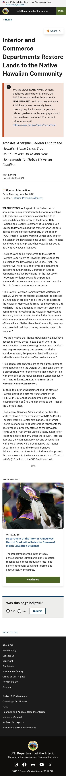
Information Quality (12, 671)
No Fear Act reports (13, 722)
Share (53, 30)
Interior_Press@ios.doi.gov (28, 198)
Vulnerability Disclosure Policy (19, 727)
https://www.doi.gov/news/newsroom (34, 125)
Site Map (7, 687)
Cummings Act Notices (14, 701)
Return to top (9, 632)
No (24, 611)
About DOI (8, 645)
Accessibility (9, 650)
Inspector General (12, 717)
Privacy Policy (10, 682)
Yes (13, 611)
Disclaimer (8, 666)
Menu (61, 11)
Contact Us (8, 655)
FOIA (5, 706)
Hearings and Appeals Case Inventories (23, 712)
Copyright (7, 661)
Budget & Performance (14, 696)
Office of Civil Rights (13, 676)
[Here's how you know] (33, 3)
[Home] (5, 11)
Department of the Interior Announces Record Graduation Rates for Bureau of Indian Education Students (30, 542)
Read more (33, 579)
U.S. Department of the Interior (33, 11)
